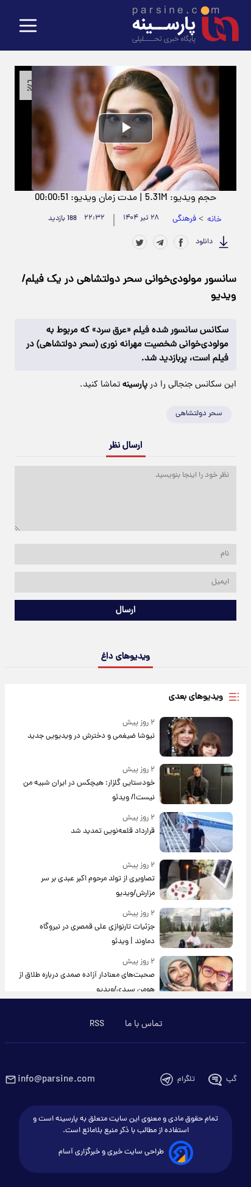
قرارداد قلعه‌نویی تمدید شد (113, 831)
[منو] (28, 26)
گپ (231, 1079)
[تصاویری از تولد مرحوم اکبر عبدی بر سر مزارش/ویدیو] (196, 880)
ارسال (126, 610)
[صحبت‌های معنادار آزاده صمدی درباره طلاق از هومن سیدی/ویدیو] (196, 976)
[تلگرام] (160, 242)
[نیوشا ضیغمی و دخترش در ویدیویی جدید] (196, 737)
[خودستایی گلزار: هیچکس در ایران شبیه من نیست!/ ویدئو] (196, 784)
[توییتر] (139, 242)
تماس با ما (143, 1024)
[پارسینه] (179, 26)
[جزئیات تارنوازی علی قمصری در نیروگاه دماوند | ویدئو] (196, 928)
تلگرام (186, 1079)
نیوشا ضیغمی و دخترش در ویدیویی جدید (91, 736)
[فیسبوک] (181, 242)
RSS (97, 1024)
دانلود (204, 242)
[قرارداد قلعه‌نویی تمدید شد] (196, 832)
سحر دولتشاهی (198, 413)
